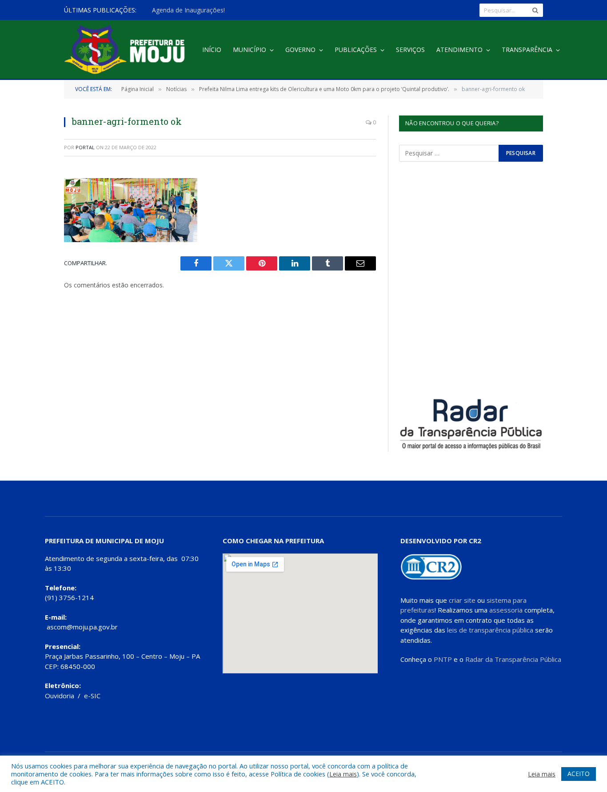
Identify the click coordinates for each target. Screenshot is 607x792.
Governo (300, 49)
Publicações (356, 49)
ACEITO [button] (578, 773)
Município (249, 49)
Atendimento (459, 49)
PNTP (443, 659)
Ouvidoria (59, 695)
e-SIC (92, 695)
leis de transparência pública (490, 629)
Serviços (410, 49)
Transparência (527, 49)
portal (85, 147)
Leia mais (343, 773)
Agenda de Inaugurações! (188, 10)
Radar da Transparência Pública (513, 659)
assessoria (506, 609)
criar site (462, 600)
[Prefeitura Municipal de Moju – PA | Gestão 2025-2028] (127, 50)
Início (211, 49)
